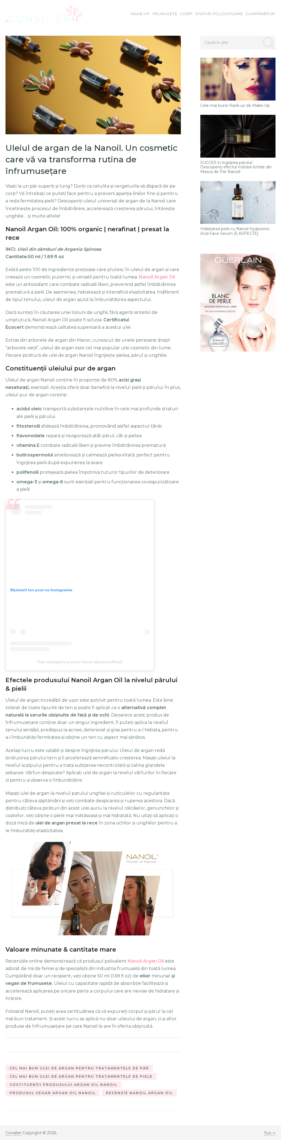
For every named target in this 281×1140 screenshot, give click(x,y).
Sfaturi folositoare (219, 13)
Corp (186, 13)
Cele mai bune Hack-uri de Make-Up (235, 105)
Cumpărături (261, 13)
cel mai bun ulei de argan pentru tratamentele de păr (79, 1068)
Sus (267, 1132)
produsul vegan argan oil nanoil (53, 1093)
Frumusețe (164, 13)
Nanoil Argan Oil (157, 277)
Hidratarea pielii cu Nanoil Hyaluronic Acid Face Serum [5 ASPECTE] (235, 231)
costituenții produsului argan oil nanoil (63, 1085)
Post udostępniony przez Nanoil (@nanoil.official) (79, 662)
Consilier (13, 1132)
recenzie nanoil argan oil (139, 1093)
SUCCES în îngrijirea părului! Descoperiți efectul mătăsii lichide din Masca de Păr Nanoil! (236, 167)
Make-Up (140, 13)
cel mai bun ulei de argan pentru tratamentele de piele (81, 1076)
